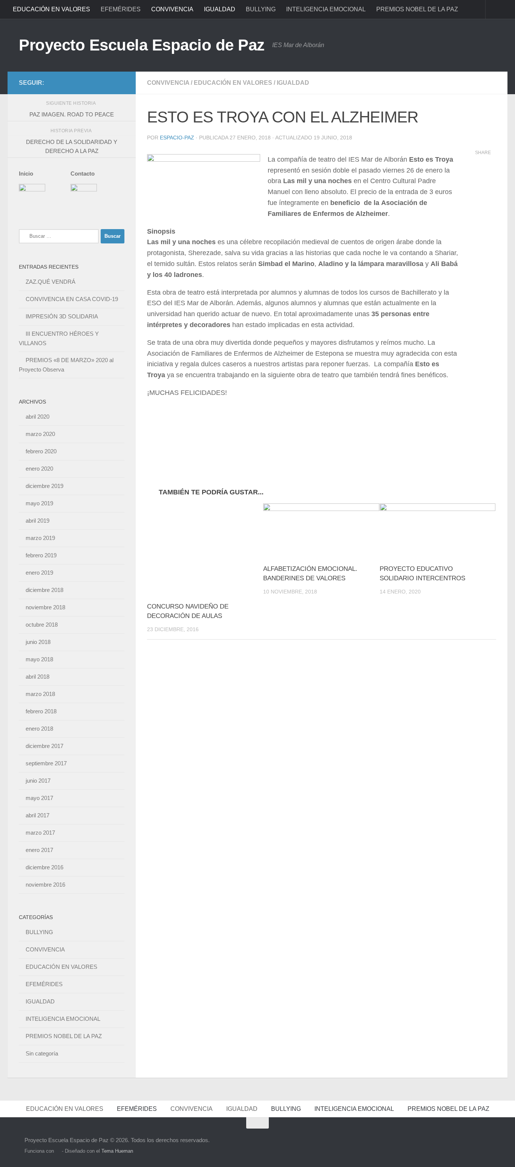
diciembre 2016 (44, 867)
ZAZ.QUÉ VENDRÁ (50, 281)
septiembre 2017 (46, 763)
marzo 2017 (40, 832)
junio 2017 (38, 780)
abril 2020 (37, 416)
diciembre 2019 (44, 486)
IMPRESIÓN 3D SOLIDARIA (62, 316)
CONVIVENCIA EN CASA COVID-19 (72, 299)
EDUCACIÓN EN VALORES (51, 9)
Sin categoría (42, 1053)
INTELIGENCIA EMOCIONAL (326, 9)
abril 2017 (37, 815)
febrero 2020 (41, 451)
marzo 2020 (40, 434)
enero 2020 (39, 468)
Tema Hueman (117, 1151)
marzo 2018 (40, 694)
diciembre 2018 (44, 590)
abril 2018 (37, 676)
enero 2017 (39, 850)
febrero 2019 (41, 555)
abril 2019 (37, 520)
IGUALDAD (219, 9)
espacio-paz (177, 138)
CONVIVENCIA (172, 9)
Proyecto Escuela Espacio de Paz (142, 45)
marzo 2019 (40, 538)
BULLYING (261, 9)
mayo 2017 (39, 798)
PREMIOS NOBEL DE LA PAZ (417, 9)
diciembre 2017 (44, 746)
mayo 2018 (39, 659)
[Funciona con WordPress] (57, 1151)
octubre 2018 (42, 624)
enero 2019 (39, 572)
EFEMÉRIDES (121, 9)
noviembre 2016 (45, 884)
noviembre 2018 (45, 607)
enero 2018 (39, 728)
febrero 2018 (41, 711)
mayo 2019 (39, 503)
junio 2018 (38, 642)
